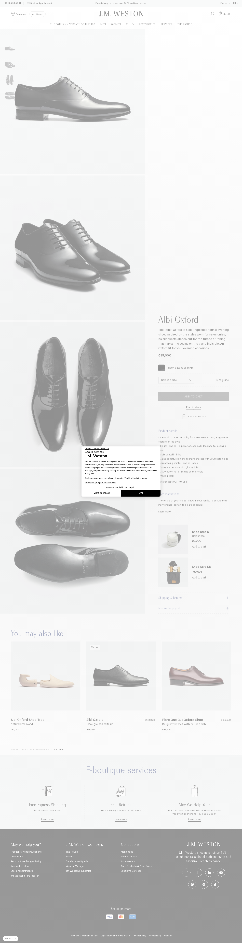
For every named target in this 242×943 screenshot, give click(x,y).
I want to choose (101, 493)
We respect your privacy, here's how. (100, 483)
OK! (141, 493)
